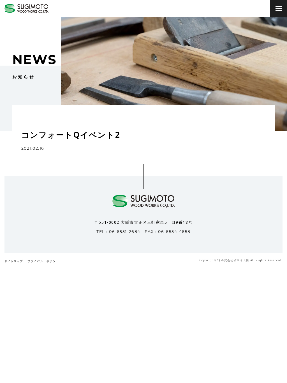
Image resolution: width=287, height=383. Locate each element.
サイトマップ (13, 262)
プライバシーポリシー (43, 262)
